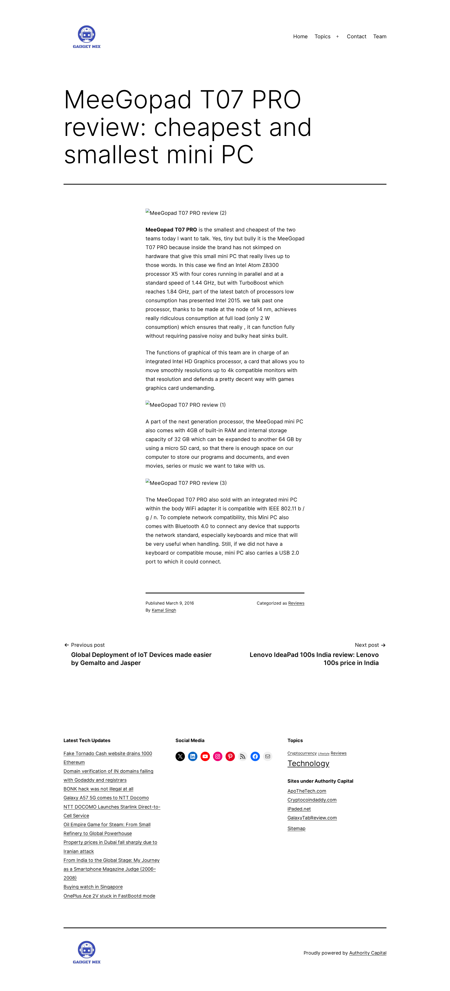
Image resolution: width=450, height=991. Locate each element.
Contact (356, 36)
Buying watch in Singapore (93, 886)
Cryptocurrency (302, 753)
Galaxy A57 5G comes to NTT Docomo (106, 797)
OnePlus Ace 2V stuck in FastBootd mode (109, 896)
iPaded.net (299, 809)
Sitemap (296, 828)
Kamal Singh (164, 610)
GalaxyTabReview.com (312, 817)
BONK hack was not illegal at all (98, 789)
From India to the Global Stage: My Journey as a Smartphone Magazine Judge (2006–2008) (112, 869)
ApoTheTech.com (307, 791)
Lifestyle (323, 753)
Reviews (296, 603)
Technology (308, 763)
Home (300, 36)
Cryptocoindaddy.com (312, 799)
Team (379, 36)
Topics (322, 36)
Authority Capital (367, 953)
